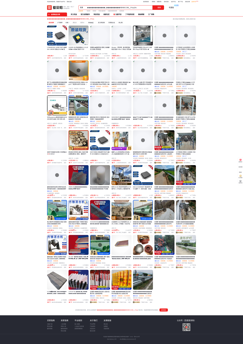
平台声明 (92, 324)
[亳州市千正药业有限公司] (80, 162)
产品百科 (92, 326)
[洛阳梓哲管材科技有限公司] (59, 93)
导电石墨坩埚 (102, 11)
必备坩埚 (80, 11)
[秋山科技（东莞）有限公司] (59, 127)
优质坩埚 (121, 11)
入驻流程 (63, 324)
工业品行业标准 (79, 326)
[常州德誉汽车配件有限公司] (59, 162)
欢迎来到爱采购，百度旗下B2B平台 (56, 1)
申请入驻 (63, 326)
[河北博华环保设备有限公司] (80, 127)
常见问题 (49, 326)
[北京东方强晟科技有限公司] (102, 93)
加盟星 (106, 326)
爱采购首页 (146, 1)
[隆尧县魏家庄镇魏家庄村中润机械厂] (190, 58)
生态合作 (92, 328)
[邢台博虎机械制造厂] (123, 93)
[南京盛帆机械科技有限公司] (102, 127)
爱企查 (106, 324)
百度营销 (106, 328)
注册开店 (193, 1)
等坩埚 (88, 11)
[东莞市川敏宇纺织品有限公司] (80, 93)
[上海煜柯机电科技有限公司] (123, 58)
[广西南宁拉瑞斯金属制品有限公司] (168, 58)
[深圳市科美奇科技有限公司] (80, 58)
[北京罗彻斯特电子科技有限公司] (59, 58)
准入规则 (77, 324)
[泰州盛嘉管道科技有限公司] (102, 58)
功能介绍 (49, 324)
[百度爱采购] (61, 7)
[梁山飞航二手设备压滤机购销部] (145, 93)
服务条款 (49, 328)
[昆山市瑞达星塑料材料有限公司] (145, 127)
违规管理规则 (78, 328)
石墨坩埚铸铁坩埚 (112, 11)
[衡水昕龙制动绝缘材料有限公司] (123, 127)
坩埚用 (94, 11)
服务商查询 (64, 328)
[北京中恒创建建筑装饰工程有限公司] (145, 58)
